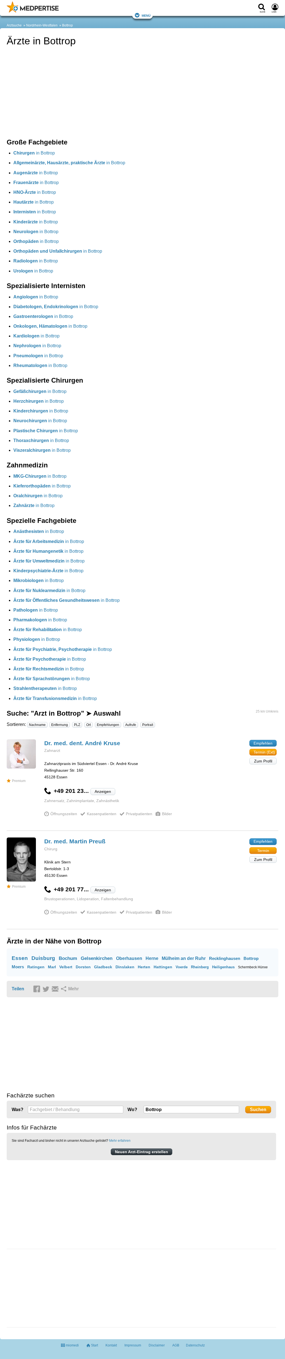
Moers (18, 966)
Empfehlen (263, 743)
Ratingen (36, 967)
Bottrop (67, 25)
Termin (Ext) (264, 752)
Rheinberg (200, 967)
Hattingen (163, 967)
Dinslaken (125, 967)
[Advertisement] (48, 1289)
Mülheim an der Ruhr (184, 958)
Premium (19, 781)
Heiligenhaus (223, 967)
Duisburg (43, 958)
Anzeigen (103, 791)
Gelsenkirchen (96, 958)
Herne (152, 958)
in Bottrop (34, 153)
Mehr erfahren (120, 1141)
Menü (146, 15)
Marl (52, 967)
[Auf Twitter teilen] (47, 989)
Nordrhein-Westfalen (42, 25)
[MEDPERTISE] (33, 11)
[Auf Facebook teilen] (37, 989)
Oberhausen (129, 958)
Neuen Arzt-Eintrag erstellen (141, 1152)
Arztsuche (14, 25)
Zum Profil (263, 761)
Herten (144, 967)
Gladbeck (103, 967)
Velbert (65, 967)
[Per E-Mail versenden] (56, 989)
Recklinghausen (224, 958)
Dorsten (83, 967)
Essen (20, 958)
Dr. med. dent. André (82, 743)
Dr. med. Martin (74, 841)
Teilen (18, 988)
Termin (263, 850)
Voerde (182, 967)
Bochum (68, 958)
